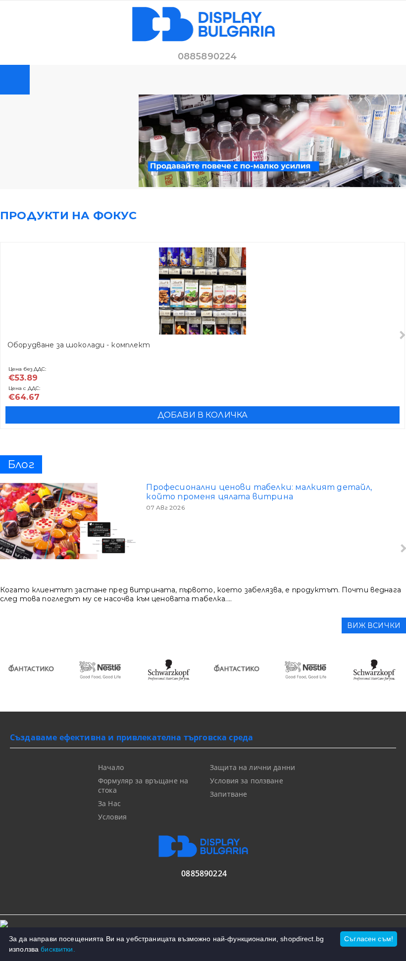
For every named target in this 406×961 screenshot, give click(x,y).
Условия (112, 816)
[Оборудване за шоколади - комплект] (202, 291)
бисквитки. (58, 949)
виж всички (374, 625)
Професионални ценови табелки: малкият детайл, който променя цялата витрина (259, 491)
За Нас (109, 803)
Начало (111, 767)
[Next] (401, 335)
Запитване (228, 794)
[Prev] (16, 674)
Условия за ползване (246, 780)
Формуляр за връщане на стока (143, 785)
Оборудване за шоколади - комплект (79, 344)
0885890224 (207, 56)
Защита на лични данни (252, 767)
